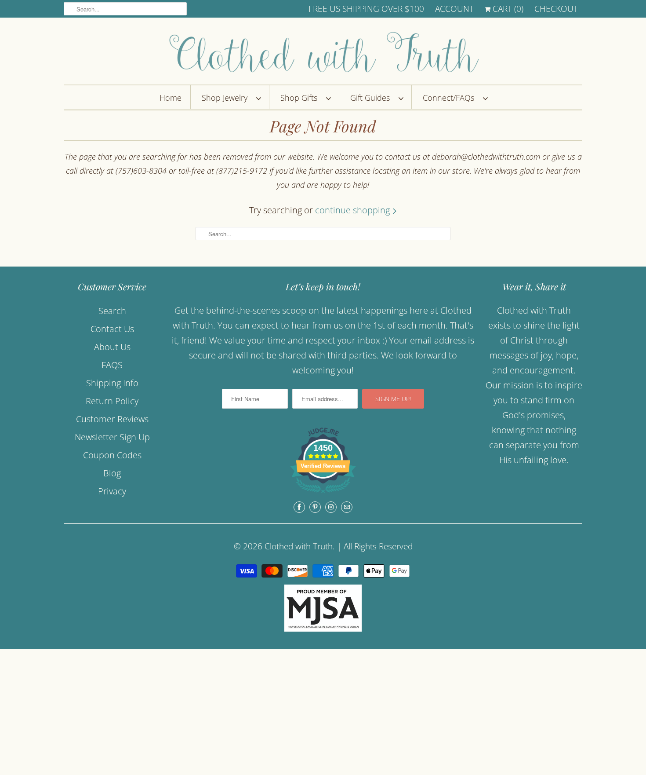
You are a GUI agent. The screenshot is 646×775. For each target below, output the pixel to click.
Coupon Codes (112, 455)
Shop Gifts (301, 97)
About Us (112, 347)
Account (454, 9)
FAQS (112, 365)
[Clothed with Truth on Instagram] (331, 507)
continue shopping (353, 210)
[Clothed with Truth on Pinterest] (315, 507)
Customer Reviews (112, 419)
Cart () (506, 9)
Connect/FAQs (451, 97)
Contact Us (112, 329)
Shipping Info (112, 383)
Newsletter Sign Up (112, 437)
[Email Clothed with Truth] (346, 507)
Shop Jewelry (227, 97)
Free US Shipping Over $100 (366, 9)
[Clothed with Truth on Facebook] (299, 507)
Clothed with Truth (299, 546)
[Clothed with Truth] (323, 53)
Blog (112, 473)
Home (170, 97)
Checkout (556, 9)
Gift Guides (372, 97)
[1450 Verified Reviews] (323, 494)
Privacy (112, 491)
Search (112, 311)
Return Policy (112, 401)
